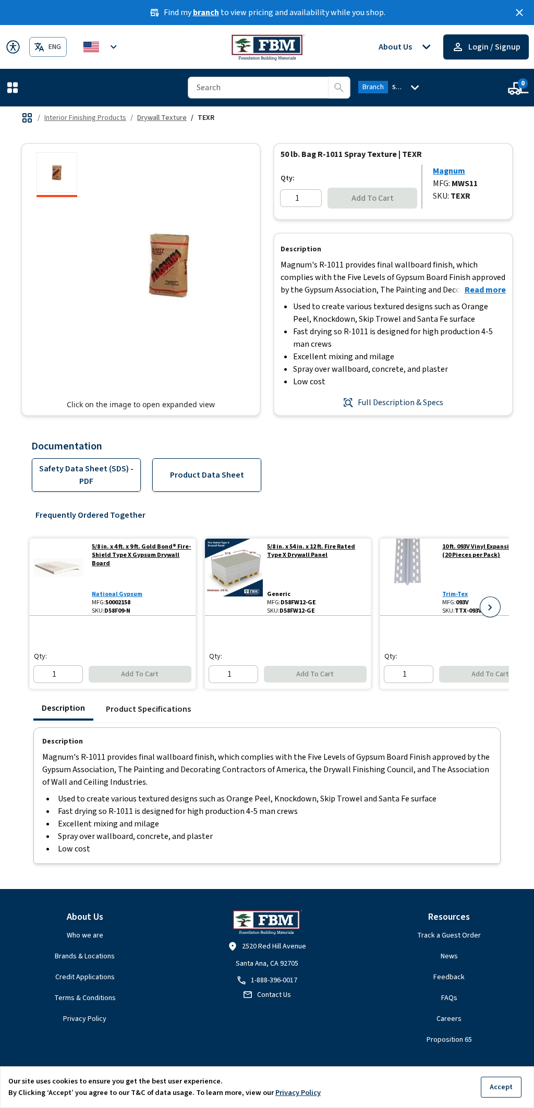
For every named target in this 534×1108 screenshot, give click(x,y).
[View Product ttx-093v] (409, 577)
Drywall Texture (162, 118)
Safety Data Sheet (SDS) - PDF (86, 475)
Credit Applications (85, 977)
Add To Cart (372, 198)
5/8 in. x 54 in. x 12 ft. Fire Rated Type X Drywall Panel (311, 551)
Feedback (449, 977)
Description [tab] (63, 708)
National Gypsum (117, 594)
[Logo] (267, 47)
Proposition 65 (449, 1039)
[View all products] (27, 118)
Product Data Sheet (207, 475)
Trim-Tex (455, 594)
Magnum (449, 171)
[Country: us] (101, 46)
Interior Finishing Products (85, 118)
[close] (519, 12)
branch (206, 12)
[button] (14, 87)
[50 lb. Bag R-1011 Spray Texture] (57, 174)
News (449, 956)
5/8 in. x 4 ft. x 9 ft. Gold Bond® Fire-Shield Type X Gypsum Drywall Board (141, 555)
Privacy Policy (84, 1019)
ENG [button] (54, 47)
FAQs (449, 998)
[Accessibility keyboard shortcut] (13, 47)
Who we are (85, 935)
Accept (501, 1086)
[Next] (490, 606)
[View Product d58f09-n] (59, 577)
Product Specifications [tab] (148, 709)
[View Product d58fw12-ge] (234, 577)
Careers (449, 1019)
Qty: (288, 178)
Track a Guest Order (449, 935)
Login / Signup (494, 47)
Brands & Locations (85, 956)
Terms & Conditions (85, 998)
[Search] (339, 88)
